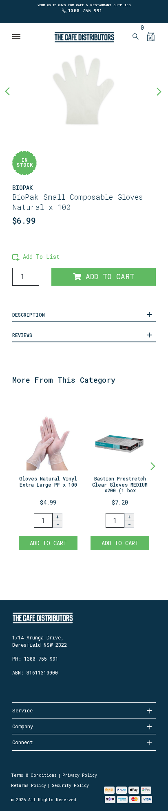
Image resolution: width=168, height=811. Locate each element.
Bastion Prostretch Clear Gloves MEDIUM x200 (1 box (120, 484)
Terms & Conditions (34, 775)
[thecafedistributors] (84, 36)
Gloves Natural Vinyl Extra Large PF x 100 (48, 481)
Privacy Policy (79, 775)
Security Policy (70, 785)
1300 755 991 (85, 10)
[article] (48, 474)
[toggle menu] (17, 36)
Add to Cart (107, 276)
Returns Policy (28, 785)
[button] (36, 256)
